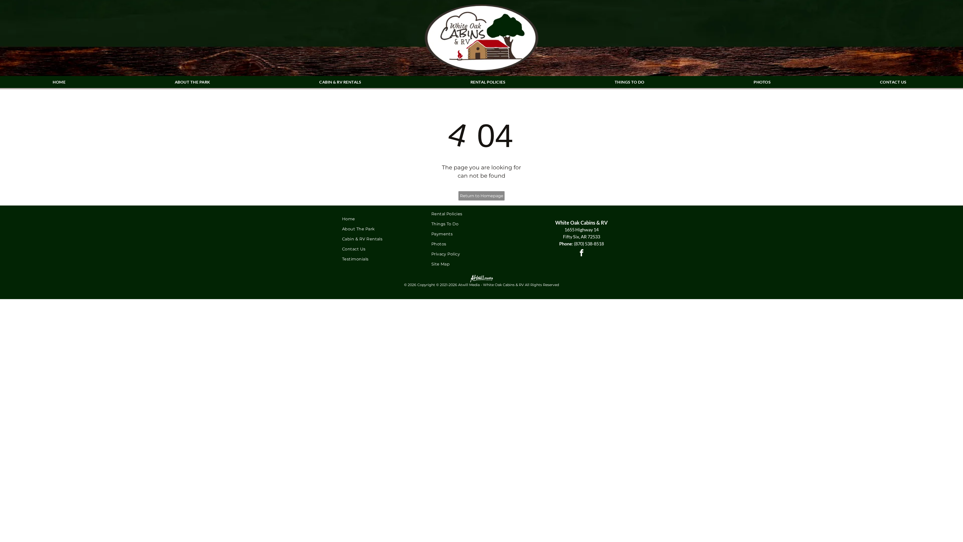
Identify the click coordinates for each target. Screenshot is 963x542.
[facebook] (581, 253)
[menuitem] (61, 82)
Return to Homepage (481, 195)
